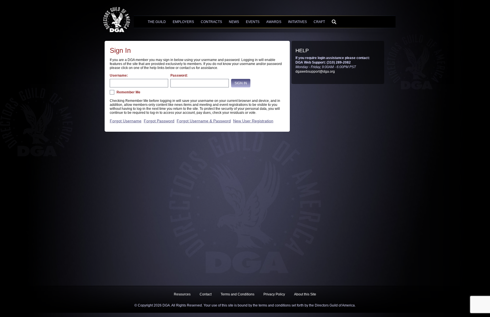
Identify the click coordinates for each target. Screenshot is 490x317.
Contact (206, 294)
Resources (182, 294)
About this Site (305, 294)
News (234, 22)
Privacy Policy (274, 294)
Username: (119, 75)
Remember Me (128, 92)
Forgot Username (125, 121)
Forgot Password (159, 121)
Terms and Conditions (237, 294)
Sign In (241, 83)
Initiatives (297, 22)
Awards (273, 22)
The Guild (157, 22)
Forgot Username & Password (204, 121)
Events (252, 22)
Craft (319, 22)
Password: (179, 75)
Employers (183, 22)
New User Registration (253, 121)
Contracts (211, 22)
